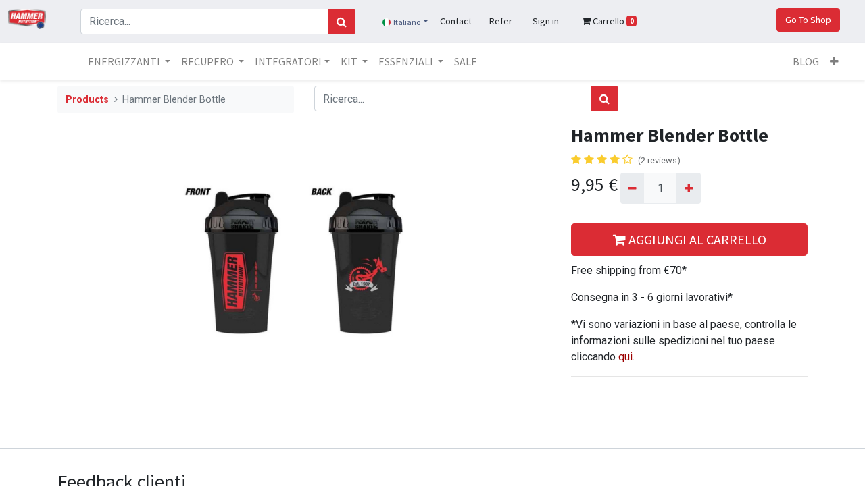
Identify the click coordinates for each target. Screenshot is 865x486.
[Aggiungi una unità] (688, 188)
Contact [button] (456, 21)
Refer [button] (500, 21)
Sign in (546, 21)
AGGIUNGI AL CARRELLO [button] (696, 239)
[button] (834, 61)
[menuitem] (466, 61)
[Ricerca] (341, 21)
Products (87, 99)
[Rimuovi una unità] (632, 188)
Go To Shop (808, 20)
